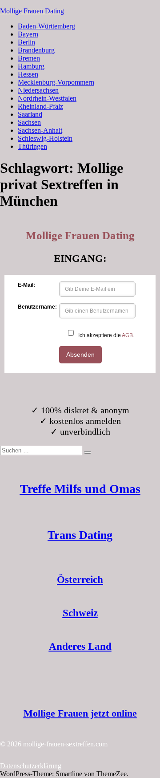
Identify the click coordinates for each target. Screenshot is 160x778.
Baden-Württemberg (46, 26)
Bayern (28, 34)
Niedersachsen (38, 90)
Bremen (29, 58)
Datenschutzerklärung (30, 766)
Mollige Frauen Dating (32, 11)
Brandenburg (36, 50)
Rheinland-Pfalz (40, 106)
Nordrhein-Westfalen (47, 98)
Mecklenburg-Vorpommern (56, 82)
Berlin (26, 42)
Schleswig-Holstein (45, 138)
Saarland (30, 114)
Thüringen (32, 146)
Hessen (28, 74)
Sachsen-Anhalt (40, 130)
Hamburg (31, 66)
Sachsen (29, 122)
